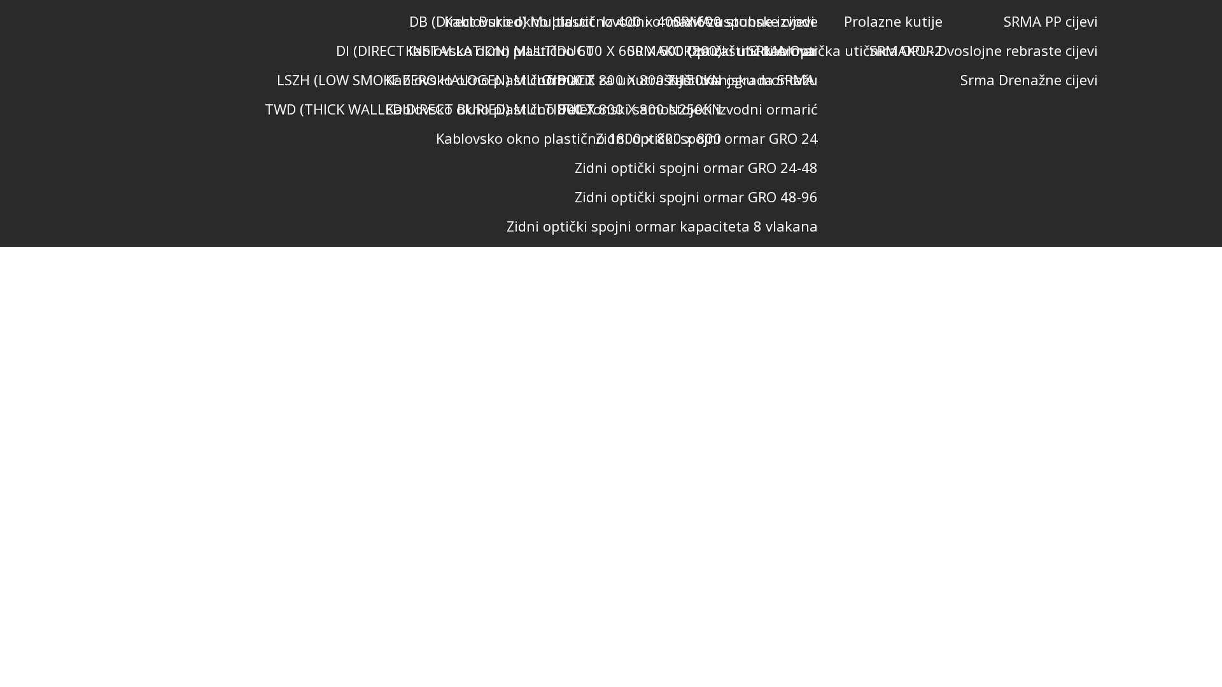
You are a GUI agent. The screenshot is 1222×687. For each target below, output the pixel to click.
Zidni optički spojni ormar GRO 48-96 (696, 196)
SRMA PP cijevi (1051, 21)
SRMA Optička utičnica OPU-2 (845, 50)
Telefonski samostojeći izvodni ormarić (688, 108)
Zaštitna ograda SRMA (741, 79)
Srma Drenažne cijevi (1029, 79)
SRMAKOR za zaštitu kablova (721, 50)
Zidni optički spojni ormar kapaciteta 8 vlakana (662, 225)
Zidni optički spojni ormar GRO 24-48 (696, 167)
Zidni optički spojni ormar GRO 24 (707, 138)
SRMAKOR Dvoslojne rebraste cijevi (983, 50)
